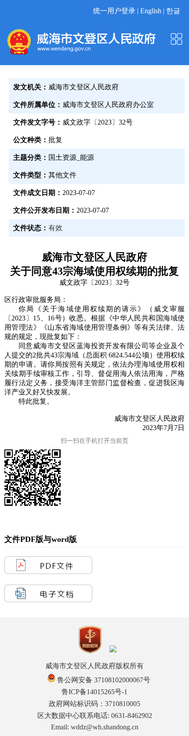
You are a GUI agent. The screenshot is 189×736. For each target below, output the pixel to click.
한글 (173, 11)
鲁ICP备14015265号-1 (94, 692)
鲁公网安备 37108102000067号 (102, 680)
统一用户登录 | (116, 11)
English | (153, 11)
